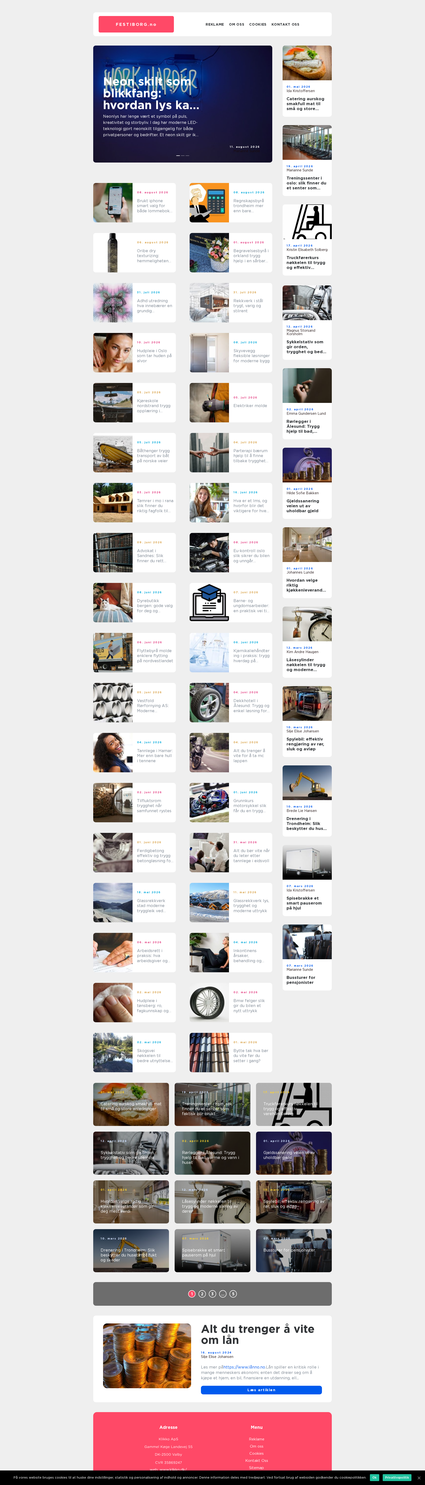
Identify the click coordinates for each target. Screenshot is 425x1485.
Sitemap (256, 1468)
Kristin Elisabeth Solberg (307, 249)
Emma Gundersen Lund (306, 413)
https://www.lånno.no (244, 1367)
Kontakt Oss (286, 24)
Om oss (236, 24)
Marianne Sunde (246, 151)
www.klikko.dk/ (173, 1470)
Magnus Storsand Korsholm (301, 332)
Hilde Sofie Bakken (303, 493)
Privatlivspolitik (397, 1477)
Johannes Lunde (300, 572)
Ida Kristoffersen (301, 91)
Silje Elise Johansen (303, 731)
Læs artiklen (261, 1390)
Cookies (258, 24)
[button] (178, 155)
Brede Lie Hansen (302, 810)
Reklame (215, 24)
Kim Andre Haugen (303, 652)
